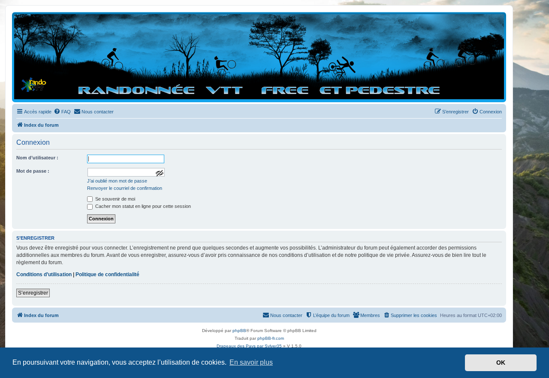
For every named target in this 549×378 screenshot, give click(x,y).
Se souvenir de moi (114, 198)
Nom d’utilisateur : (37, 157)
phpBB (239, 330)
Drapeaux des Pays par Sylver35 (249, 346)
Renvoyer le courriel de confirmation (124, 188)
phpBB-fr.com (270, 338)
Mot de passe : (32, 171)
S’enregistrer (33, 293)
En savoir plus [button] (251, 362)
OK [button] (500, 362)
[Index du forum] (259, 56)
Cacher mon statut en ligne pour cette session (142, 206)
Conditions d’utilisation (44, 274)
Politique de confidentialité (107, 274)
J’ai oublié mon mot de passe (117, 180)
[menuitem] (62, 112)
